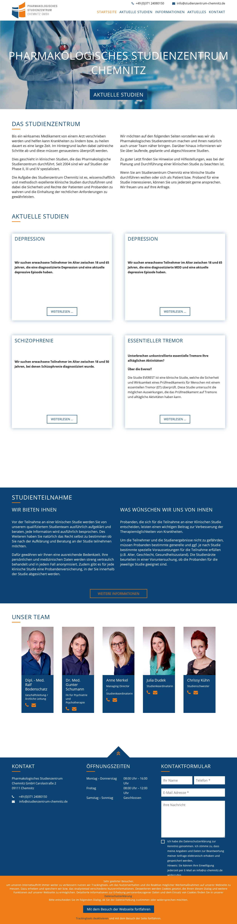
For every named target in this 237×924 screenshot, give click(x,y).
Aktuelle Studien (118, 94)
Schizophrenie (34, 340)
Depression (30, 238)
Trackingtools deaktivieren (92, 918)
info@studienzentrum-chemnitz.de (43, 801)
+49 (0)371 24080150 (32, 797)
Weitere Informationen (118, 593)
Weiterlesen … (62, 311)
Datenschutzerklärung (197, 841)
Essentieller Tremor (155, 340)
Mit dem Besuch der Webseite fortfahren (118, 909)
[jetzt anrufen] (27, 705)
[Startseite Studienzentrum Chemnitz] (35, 17)
